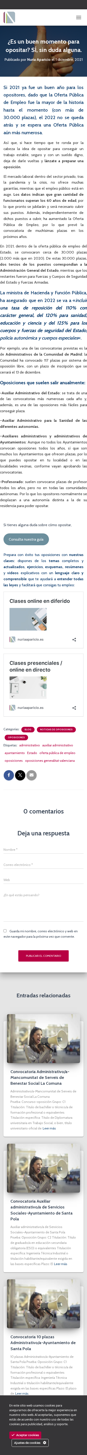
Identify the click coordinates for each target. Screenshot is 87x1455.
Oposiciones (16, 737)
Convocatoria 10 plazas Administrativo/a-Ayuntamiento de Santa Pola (43, 1342)
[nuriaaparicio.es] (11, 17)
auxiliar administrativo (57, 745)
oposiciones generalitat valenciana (50, 760)
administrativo (29, 745)
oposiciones (14, 760)
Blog (28, 729)
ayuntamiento (15, 753)
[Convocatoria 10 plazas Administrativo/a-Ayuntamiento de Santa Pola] (43, 1303)
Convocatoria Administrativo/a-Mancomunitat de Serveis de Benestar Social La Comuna (39, 1077)
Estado (32, 753)
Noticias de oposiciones (56, 729)
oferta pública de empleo (57, 753)
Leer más (49, 1128)
